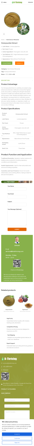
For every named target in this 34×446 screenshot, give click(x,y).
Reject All (17, 442)
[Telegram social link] (14, 74)
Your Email (11, 194)
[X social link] (8, 74)
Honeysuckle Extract (10, 71)
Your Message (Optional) (14, 209)
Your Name (11, 186)
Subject (10, 201)
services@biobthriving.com (14, 251)
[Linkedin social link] (12, 74)
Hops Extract (9, 309)
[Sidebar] (2, 136)
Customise (17, 438)
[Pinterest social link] (10, 74)
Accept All (17, 434)
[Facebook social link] (6, 74)
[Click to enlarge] (4, 34)
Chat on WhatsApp (17, 270)
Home (3, 39)
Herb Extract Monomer (12, 39)
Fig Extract (25, 309)
